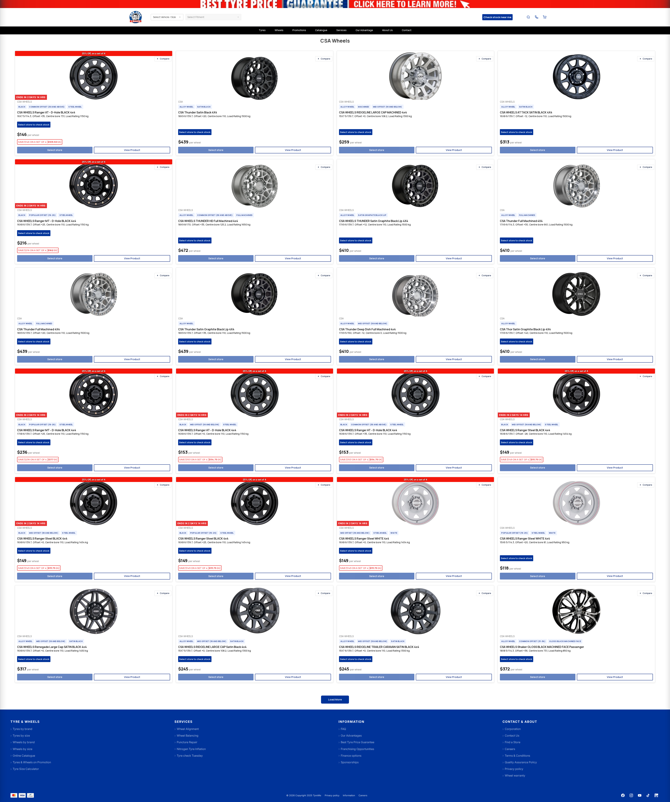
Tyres (262, 30)
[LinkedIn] (656, 795)
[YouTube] (639, 795)
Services (341, 30)
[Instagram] (631, 795)
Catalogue (321, 30)
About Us (387, 30)
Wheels (279, 30)
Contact (406, 30)
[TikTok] (648, 795)
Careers (363, 795)
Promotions (299, 30)
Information (349, 795)
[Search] (528, 17)
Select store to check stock (33, 124)
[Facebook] (623, 795)
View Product (132, 150)
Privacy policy (332, 795)
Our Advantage (364, 30)
